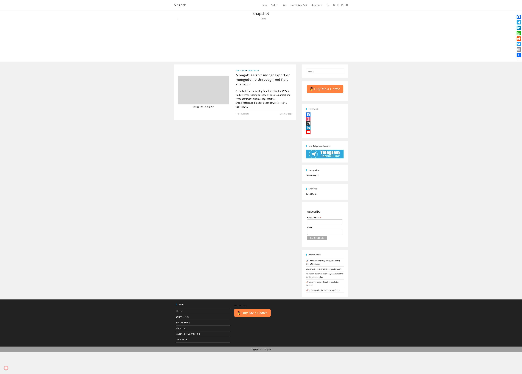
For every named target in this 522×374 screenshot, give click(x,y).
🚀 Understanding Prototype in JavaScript (323, 290)
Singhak (180, 5)
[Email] (518, 49)
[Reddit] (518, 38)
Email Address (314, 217)
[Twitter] (518, 44)
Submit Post (182, 316)
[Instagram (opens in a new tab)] (338, 5)
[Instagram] (325, 119)
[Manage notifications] (6, 368)
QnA (238, 70)
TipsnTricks (253, 70)
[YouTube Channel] (325, 132)
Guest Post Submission (188, 333)
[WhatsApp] (518, 33)
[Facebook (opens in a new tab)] (334, 5)
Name (309, 227)
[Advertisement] (261, 40)
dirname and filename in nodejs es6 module (323, 269)
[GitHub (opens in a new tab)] (342, 5)
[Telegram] (518, 22)
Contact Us (181, 339)
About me (181, 328)
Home (179, 311)
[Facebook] (325, 114)
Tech (243, 70)
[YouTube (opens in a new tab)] (346, 5)
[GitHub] (325, 123)
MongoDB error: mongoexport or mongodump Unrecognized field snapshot (263, 79)
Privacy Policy (183, 322)
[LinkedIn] (325, 128)
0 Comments (243, 114)
